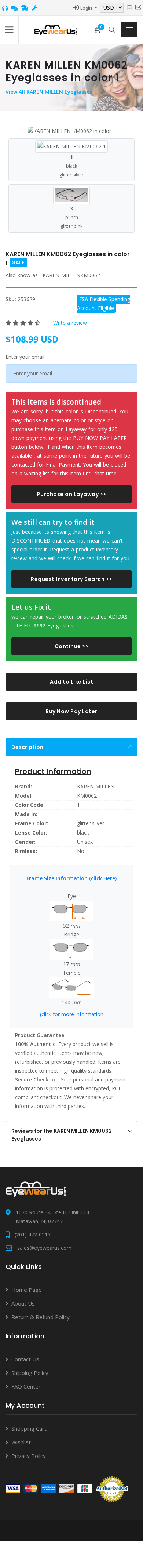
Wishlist (21, 1442)
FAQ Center (26, 1386)
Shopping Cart (29, 1428)
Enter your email (25, 356)
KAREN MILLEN (95, 786)
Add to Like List (71, 681)
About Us (23, 1303)
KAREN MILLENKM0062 (71, 275)
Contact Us (25, 1359)
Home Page (26, 1289)
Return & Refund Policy (40, 1317)
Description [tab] (27, 747)
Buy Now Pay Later (71, 711)
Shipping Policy (29, 1372)
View (12, 91)
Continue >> (72, 646)
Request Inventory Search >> (71, 579)
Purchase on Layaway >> (71, 494)
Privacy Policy (28, 1455)
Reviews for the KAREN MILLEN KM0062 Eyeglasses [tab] (61, 1134)
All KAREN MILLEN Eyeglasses (55, 91)
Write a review (70, 322)
